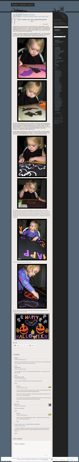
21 (58, 120)
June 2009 (57, 108)
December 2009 (58, 101)
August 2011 (57, 76)
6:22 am (23, 425)
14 (58, 118)
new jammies (57, 47)
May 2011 (56, 80)
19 (55, 120)
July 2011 (56, 77)
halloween (43, 16)
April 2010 (57, 96)
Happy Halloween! (58, 58)
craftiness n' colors (37, 16)
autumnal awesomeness (28, 16)
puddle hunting (57, 48)
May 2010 (57, 95)
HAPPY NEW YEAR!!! (59, 52)
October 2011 (57, 74)
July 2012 (56, 70)
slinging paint (57, 53)
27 (56, 121)
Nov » (58, 123)
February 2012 (57, 71)
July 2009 (56, 107)
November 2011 (58, 72)
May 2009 (57, 110)
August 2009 (57, 106)
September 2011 (58, 75)
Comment (45, 455)
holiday (46, 16)
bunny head (57, 54)
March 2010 (57, 97)
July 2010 (56, 92)
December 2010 (58, 86)
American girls (57, 49)
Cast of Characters (58, 42)
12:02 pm (24, 359)
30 (60, 121)
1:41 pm (25, 387)
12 (55, 118)
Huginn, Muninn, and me (22, 5)
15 (59, 118)
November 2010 (58, 87)
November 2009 (58, 102)
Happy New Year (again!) (59, 50)
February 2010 (57, 98)
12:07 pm (24, 378)
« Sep (55, 123)
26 (55, 121)
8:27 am (25, 415)
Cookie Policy (45, 459)
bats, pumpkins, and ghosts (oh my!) (24, 15)
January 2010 (57, 100)
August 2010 (57, 91)
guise (56, 59)
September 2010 (58, 90)
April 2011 (56, 81)
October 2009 (57, 103)
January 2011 (57, 85)
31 (61, 121)
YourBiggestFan (18, 377)
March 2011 (57, 82)
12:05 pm (24, 369)
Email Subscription (57, 19)
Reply (16, 365)
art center (56, 64)
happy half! (57, 65)
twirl (55, 63)
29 (59, 121)
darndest (56, 55)
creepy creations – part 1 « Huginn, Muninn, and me (26, 424)
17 (61, 118)
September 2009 (58, 105)
